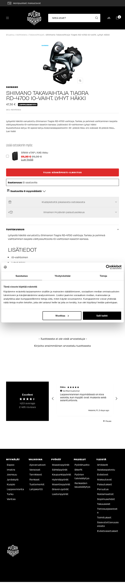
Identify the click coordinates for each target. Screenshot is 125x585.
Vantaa (11, 499)
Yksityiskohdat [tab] (62, 276)
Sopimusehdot (106, 499)
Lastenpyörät (60, 494)
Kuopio (11, 484)
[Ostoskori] (117, 18)
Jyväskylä (12, 479)
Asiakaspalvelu (106, 469)
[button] (62, 345)
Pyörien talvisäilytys (82, 476)
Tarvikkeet (35, 474)
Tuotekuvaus (15, 229)
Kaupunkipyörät (61, 474)
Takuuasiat (103, 503)
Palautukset (104, 484)
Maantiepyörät (61, 484)
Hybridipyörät (60, 479)
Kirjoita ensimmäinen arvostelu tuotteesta (62, 345)
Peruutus (103, 489)
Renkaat (34, 479)
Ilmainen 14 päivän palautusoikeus (64, 212)
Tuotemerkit (37, 484)
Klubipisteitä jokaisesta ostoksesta (63, 202)
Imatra (11, 469)
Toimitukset (104, 517)
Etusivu (10, 34)
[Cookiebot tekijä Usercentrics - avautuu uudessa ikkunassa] (108, 267)
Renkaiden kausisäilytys (82, 485)
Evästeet (102, 474)
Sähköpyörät (60, 469)
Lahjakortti (36, 489)
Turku (10, 494)
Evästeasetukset (107, 530)
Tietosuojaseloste (107, 510)
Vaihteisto (21, 34)
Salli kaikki (102, 315)
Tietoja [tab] (103, 276)
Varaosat (34, 469)
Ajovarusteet (37, 464)
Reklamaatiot (105, 494)
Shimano (12, 87)
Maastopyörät (61, 464)
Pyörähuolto (82, 464)
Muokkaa (60, 315)
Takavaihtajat (36, 34)
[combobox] (75, 18)
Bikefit (78, 469)
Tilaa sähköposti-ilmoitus (62, 172)
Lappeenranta (15, 489)
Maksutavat (104, 479)
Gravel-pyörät (60, 489)
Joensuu (12, 474)
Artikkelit (102, 464)
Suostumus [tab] (22, 276)
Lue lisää (11, 131)
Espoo (10, 464)
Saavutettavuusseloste (108, 524)
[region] (84, 399)
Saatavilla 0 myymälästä (26, 190)
